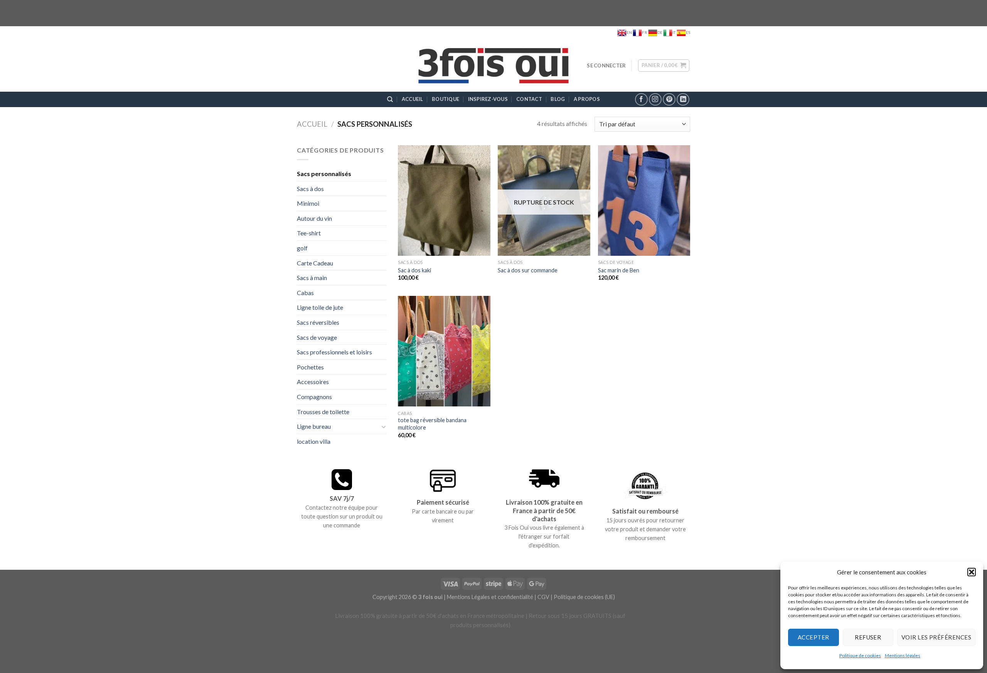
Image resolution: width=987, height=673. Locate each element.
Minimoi (308, 203)
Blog (558, 99)
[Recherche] (390, 99)
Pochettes (310, 367)
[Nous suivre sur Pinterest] (669, 99)
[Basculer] (384, 426)
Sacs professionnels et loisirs (334, 352)
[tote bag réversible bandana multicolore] (444, 351)
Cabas (305, 292)
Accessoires (313, 381)
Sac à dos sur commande (528, 270)
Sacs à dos (310, 188)
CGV (543, 597)
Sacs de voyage (317, 337)
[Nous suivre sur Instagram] (655, 99)
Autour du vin (314, 218)
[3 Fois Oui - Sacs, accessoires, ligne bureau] (494, 65)
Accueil (412, 99)
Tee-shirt (309, 233)
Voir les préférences (936, 637)
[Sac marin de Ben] (644, 200)
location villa (313, 441)
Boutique (445, 99)
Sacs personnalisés (324, 173)
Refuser (868, 637)
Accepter (813, 637)
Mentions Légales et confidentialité (490, 597)
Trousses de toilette (323, 411)
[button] (971, 572)
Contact (529, 99)
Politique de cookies (860, 655)
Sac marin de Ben (618, 270)
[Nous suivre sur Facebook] (641, 99)
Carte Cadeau (315, 263)
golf (302, 248)
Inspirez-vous (488, 99)
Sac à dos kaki (414, 270)
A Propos (587, 99)
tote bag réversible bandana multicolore (432, 424)
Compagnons (314, 396)
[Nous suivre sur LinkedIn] (683, 99)
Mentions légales (902, 655)
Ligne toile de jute (320, 307)
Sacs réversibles (318, 322)
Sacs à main (312, 277)
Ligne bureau (314, 426)
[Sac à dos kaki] (444, 200)
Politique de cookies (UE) (584, 597)
